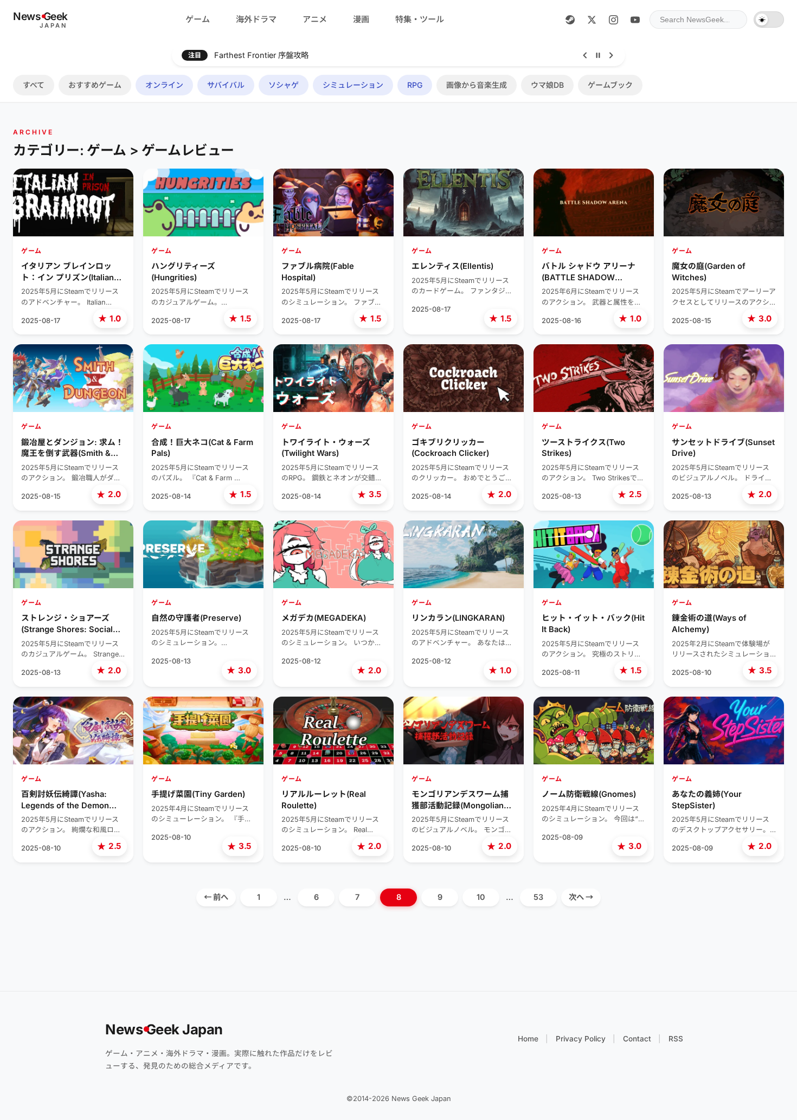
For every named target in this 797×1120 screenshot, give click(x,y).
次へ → (581, 897)
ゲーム (197, 19)
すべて (33, 84)
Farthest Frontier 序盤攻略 (261, 55)
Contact (637, 1038)
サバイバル (226, 84)
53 (538, 897)
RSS (676, 1038)
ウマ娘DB (547, 84)
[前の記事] (585, 55)
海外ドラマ (256, 19)
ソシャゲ (283, 84)
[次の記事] (611, 55)
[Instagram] (613, 19)
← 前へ (216, 897)
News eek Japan (164, 1029)
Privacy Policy (581, 1038)
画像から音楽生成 (476, 84)
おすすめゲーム (94, 84)
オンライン (164, 84)
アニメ (315, 19)
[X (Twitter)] (591, 19)
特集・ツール (419, 19)
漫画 (361, 19)
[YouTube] (635, 19)
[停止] (598, 55)
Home (528, 1038)
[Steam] (570, 19)
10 (481, 897)
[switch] (769, 19)
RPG (414, 84)
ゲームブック (610, 84)
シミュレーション (353, 84)
